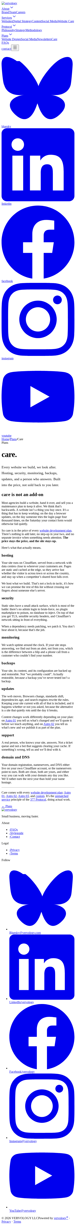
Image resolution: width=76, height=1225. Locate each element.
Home (5, 439)
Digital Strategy (22, 21)
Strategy (20, 30)
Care (54, 39)
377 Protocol (38, 799)
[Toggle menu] (15, 48)
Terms (17, 1221)
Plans (5, 35)
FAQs (5, 42)
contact (6, 48)
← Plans (7, 806)
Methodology (34, 30)
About (5, 8)
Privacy (6, 1221)
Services (7, 17)
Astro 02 (48, 724)
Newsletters (44, 39)
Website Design (11, 39)
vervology (61, 1218)
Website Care (66, 21)
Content (37, 21)
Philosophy (8, 30)
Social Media (50, 21)
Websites (7, 21)
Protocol (7, 26)
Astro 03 (23, 796)
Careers (20, 12)
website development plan (56, 530)
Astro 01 (10, 720)
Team (12, 12)
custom (40, 796)
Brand (5, 12)
